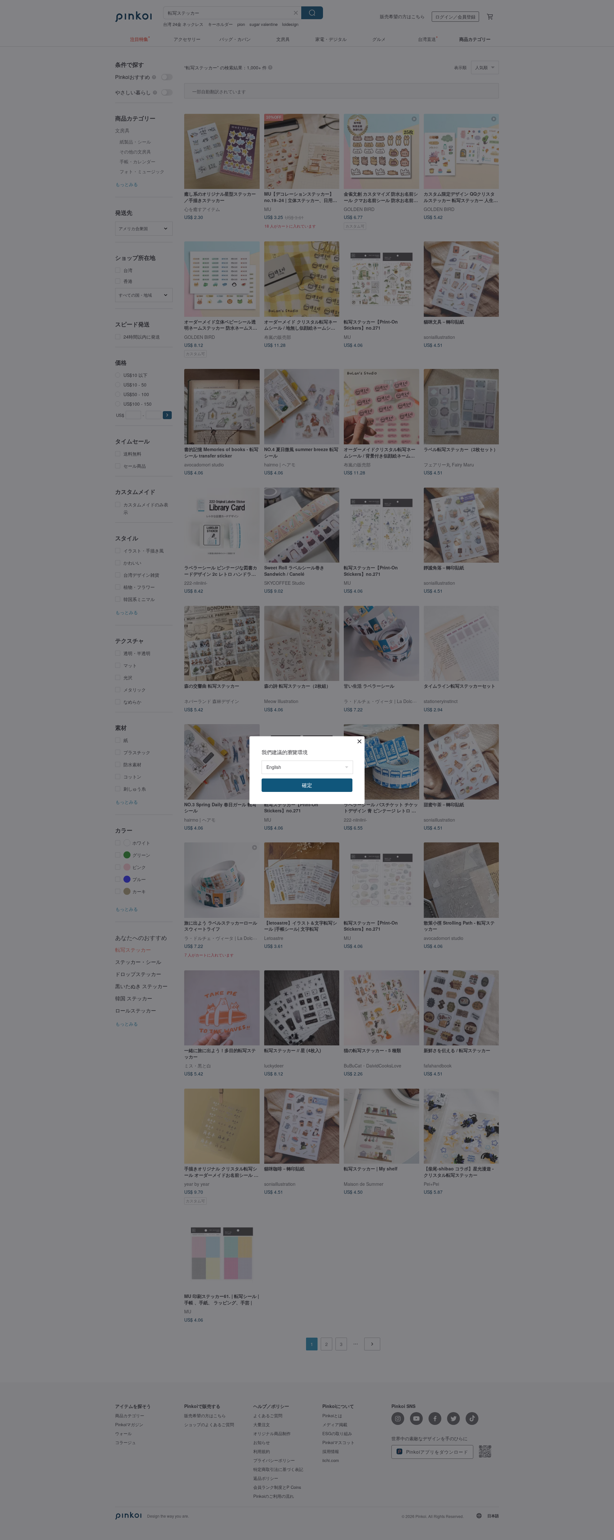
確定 (307, 785)
